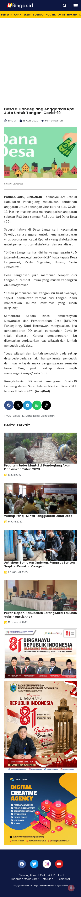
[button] (64, 5)
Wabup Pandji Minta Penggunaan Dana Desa (38, 516)
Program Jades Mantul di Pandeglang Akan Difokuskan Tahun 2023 (37, 467)
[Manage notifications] (71, 888)
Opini (61, 14)
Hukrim (72, 14)
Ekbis (27, 14)
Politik (51, 14)
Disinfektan (48, 416)
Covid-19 (19, 416)
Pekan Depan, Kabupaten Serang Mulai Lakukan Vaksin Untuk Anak (40, 615)
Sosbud (38, 14)
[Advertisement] (40, 60)
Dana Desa (33, 416)
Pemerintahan (11, 14)
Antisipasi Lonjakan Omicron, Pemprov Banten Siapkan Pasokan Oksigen (39, 564)
